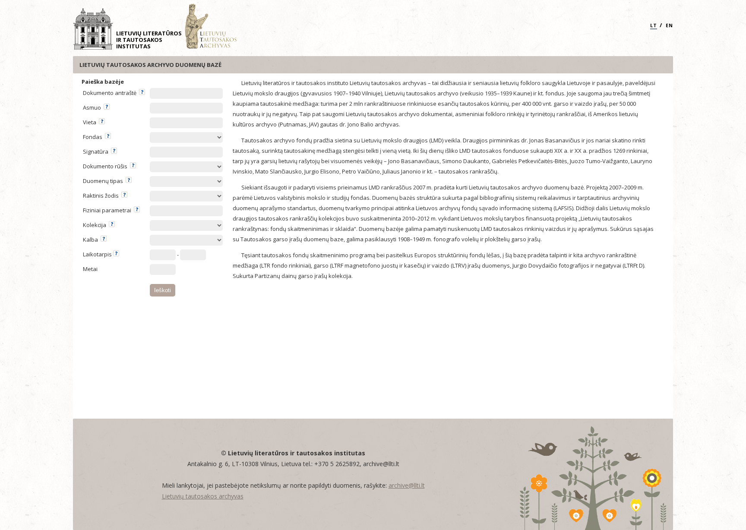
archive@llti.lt (407, 485)
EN (669, 25)
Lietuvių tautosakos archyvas (202, 496)
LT (653, 25)
